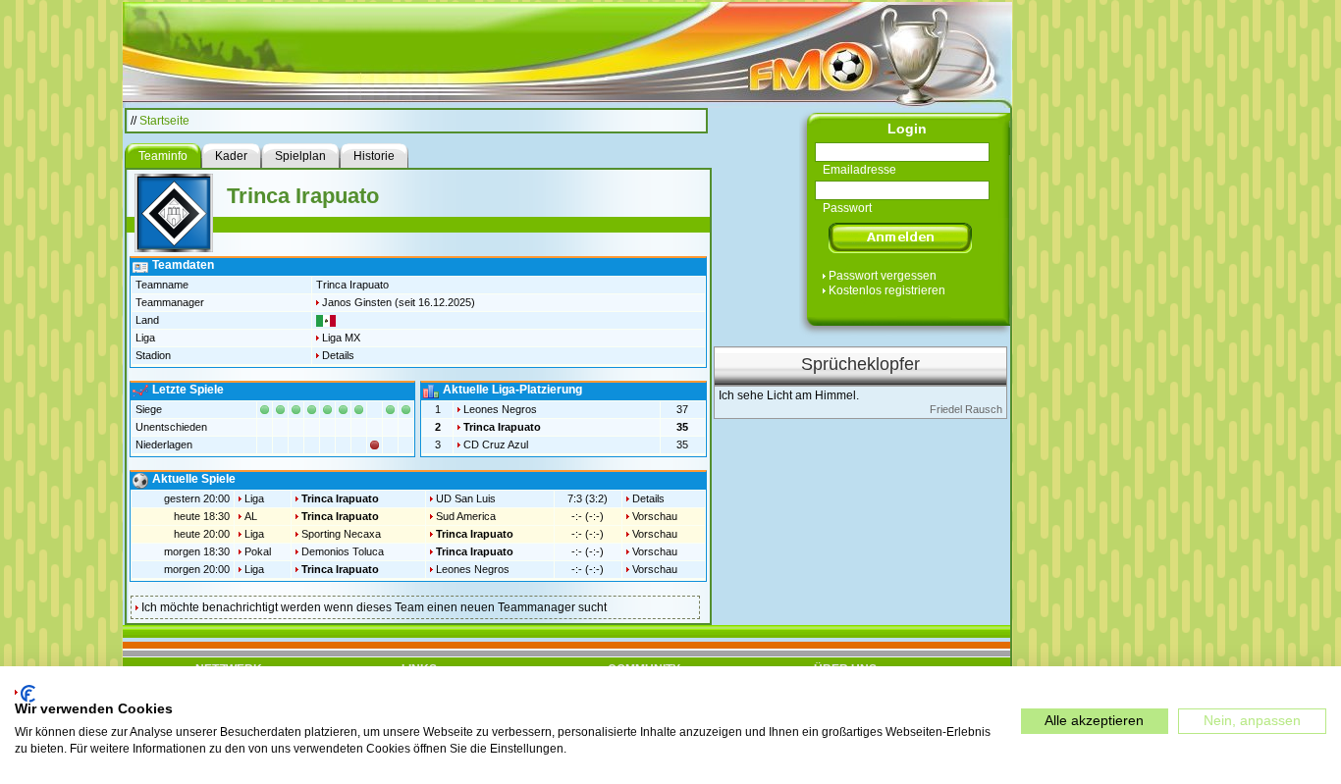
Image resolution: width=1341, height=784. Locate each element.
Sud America (466, 516)
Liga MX (341, 337)
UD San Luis (466, 498)
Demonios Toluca (342, 551)
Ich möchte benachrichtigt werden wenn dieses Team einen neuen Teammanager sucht (374, 607)
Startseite (164, 121)
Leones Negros (500, 409)
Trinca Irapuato (502, 427)
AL (250, 516)
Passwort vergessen (883, 276)
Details (338, 355)
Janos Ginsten (357, 302)
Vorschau (654, 516)
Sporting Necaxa (341, 534)
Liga (254, 498)
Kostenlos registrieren (887, 290)
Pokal (257, 551)
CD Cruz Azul (495, 444)
